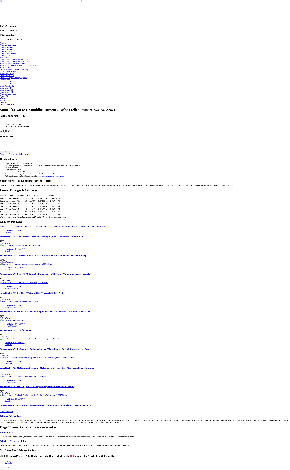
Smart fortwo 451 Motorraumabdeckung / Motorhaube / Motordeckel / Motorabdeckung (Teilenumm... (48, 368)
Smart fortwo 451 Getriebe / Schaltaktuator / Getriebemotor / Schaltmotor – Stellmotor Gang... (44, 255)
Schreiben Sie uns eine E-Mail (14, 441)
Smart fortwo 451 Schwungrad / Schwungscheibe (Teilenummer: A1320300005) (37, 386)
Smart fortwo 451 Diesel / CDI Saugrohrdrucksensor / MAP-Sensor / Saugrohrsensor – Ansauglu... (46, 274)
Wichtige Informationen (11, 416)
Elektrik (7, 251)
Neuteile (8, 232)
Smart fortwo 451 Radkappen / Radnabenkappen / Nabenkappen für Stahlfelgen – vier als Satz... (45, 349)
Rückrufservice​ (7, 432)
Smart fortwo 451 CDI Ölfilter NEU (16, 330)
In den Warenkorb (6, 152)
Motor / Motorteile (11, 289)
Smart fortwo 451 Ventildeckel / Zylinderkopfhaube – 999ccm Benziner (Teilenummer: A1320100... (46, 311)
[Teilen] (5, 467)
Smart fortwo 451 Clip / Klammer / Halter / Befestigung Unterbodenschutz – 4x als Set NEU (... (44, 237)
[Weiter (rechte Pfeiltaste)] (3, 469)
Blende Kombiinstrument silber (53, 176)
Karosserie (8, 345)
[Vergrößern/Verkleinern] (1, 467)
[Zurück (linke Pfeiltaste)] (1, 469)
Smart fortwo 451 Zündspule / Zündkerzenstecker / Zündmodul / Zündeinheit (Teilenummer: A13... (46, 405)
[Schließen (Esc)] (8, 467)
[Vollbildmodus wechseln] (3, 467)
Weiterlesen (4, 356)
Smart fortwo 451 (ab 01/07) (15, 230)
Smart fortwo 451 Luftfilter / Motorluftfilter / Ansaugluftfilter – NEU (32, 293)
